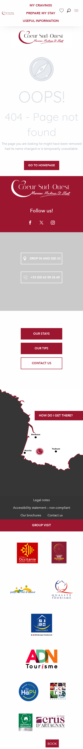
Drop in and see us (45, 258)
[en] (76, 10)
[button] (68, 10)
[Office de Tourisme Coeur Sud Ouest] (41, 38)
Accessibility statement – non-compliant (41, 508)
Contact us (55, 515)
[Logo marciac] (41, 189)
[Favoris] (62, 10)
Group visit (41, 525)
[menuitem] (8, 13)
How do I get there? (56, 416)
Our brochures (31, 515)
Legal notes (41, 500)
